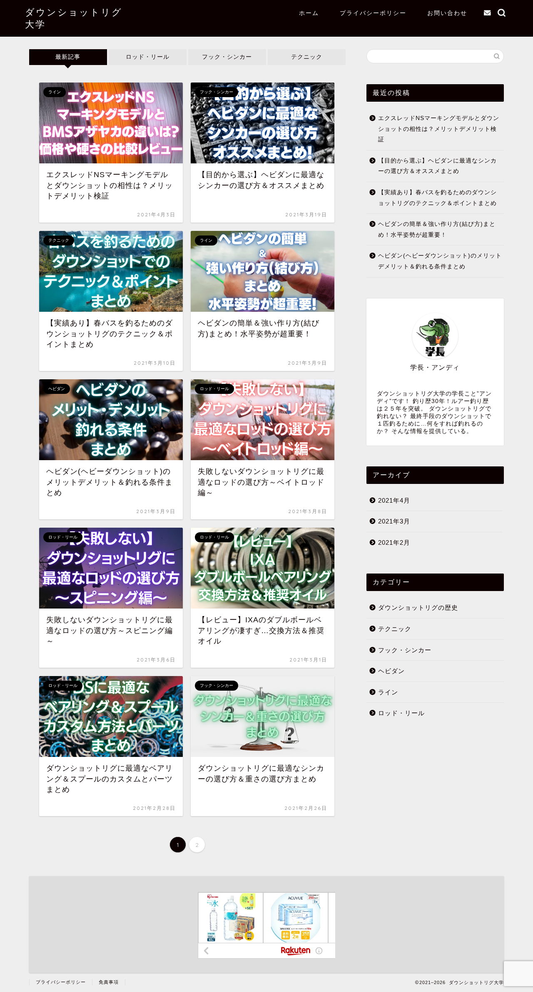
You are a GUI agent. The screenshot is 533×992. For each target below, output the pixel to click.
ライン (388, 692)
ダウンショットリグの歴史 (418, 607)
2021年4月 (394, 500)
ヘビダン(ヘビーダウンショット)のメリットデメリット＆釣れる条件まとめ (440, 261)
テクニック (306, 57)
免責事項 (109, 981)
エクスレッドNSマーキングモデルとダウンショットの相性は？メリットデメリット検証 (438, 129)
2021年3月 (394, 521)
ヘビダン (391, 670)
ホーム (309, 13)
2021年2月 (394, 542)
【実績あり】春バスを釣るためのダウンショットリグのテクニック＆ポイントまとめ (437, 197)
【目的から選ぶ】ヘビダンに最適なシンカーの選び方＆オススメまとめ (437, 166)
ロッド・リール (147, 57)
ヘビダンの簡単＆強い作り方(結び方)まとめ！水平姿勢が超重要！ (437, 229)
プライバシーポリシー (373, 13)
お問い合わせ (447, 13)
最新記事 (67, 57)
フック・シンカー (227, 57)
